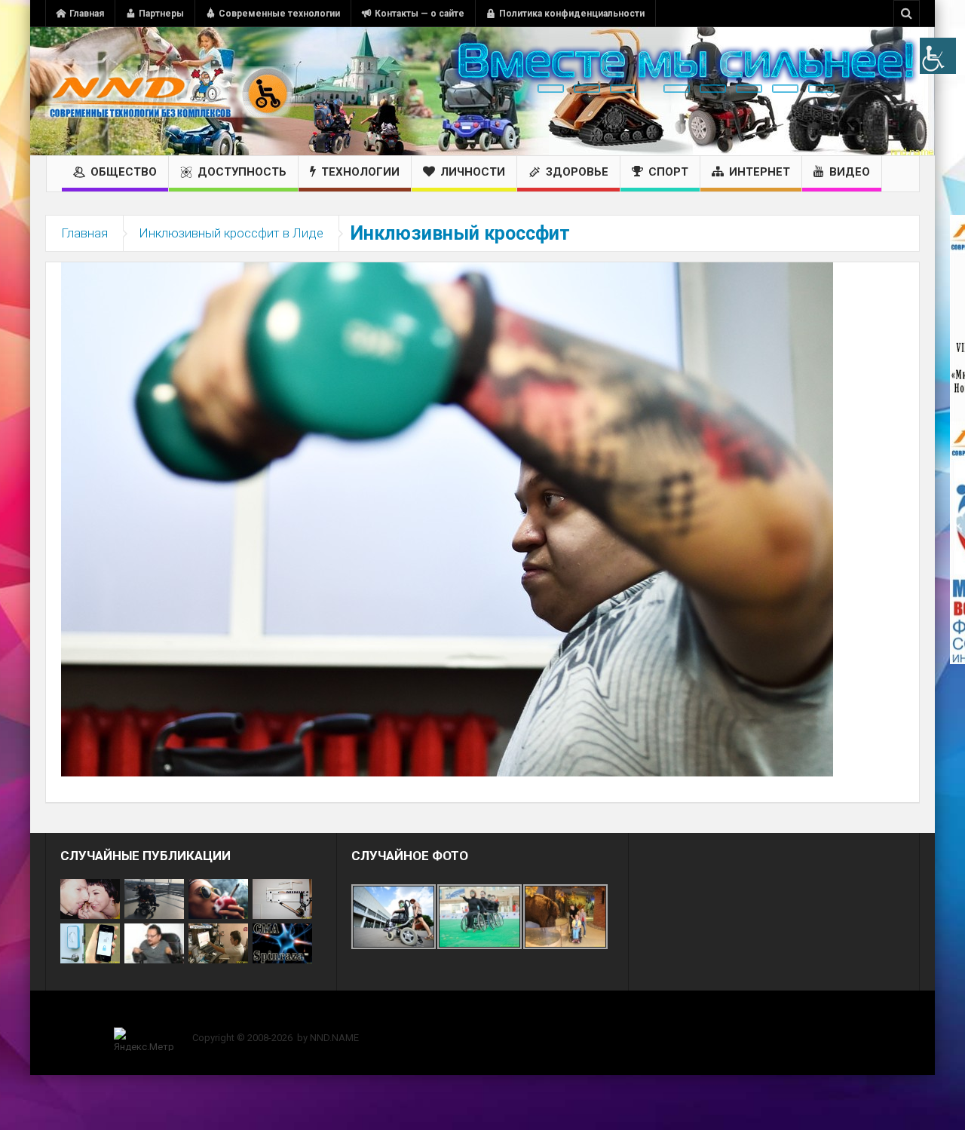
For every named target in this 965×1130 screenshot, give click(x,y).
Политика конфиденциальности (572, 13)
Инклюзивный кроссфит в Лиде (231, 232)
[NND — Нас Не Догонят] (169, 91)
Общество (123, 172)
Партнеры (161, 13)
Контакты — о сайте (419, 13)
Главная (86, 13)
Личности (472, 172)
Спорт (668, 172)
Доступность (242, 172)
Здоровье (577, 172)
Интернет (759, 172)
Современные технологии (279, 13)
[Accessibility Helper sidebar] (938, 56)
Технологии (360, 172)
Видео (849, 172)
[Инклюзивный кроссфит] (447, 519)
